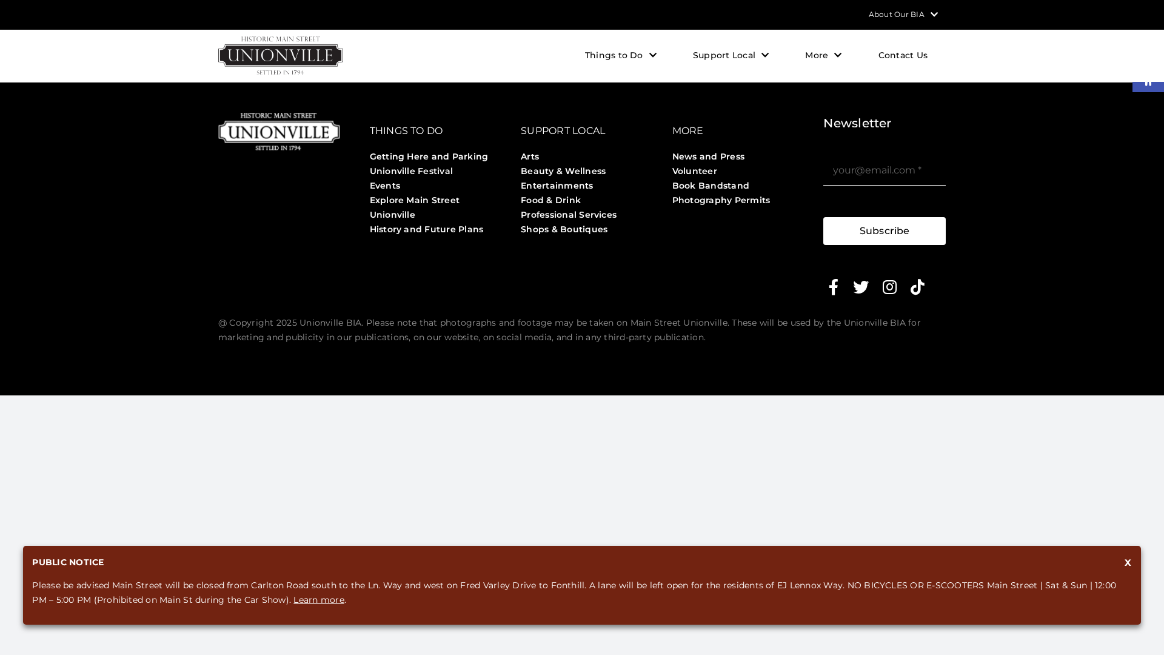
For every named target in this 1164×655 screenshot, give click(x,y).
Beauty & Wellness (563, 171)
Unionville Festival (411, 171)
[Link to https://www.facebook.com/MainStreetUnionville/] (833, 287)
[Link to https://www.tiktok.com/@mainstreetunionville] (918, 287)
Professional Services (569, 214)
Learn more (318, 599)
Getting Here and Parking (429, 156)
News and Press (708, 156)
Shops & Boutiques (564, 229)
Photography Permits (721, 200)
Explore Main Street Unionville (415, 207)
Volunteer (694, 171)
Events (385, 185)
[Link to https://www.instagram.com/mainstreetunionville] (890, 287)
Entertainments (557, 185)
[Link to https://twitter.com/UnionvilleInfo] (861, 287)
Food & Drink (551, 200)
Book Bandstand (710, 185)
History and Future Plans (427, 229)
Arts (530, 156)
